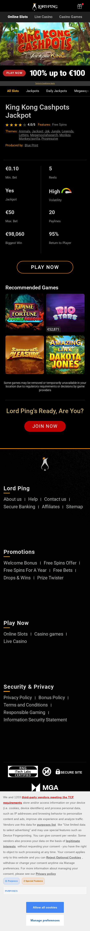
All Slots (13, 91)
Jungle (55, 131)
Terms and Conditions (26, 705)
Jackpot (37, 131)
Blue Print (31, 145)
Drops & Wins (17, 577)
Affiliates (51, 506)
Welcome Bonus (20, 563)
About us (13, 499)
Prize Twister (50, 577)
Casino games (48, 634)
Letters (24, 135)
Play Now (45, 267)
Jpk (47, 131)
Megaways (81, 91)
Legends (67, 131)
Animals (24, 131)
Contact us (55, 499)
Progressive (49, 138)
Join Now (45, 426)
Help (33, 499)
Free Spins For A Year (25, 570)
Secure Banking (19, 506)
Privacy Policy (18, 697)
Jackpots (32, 91)
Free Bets (62, 570)
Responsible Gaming (24, 712)
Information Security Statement (35, 719)
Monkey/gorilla (29, 138)
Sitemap (74, 506)
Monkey (64, 135)
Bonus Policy (52, 697)
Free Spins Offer (60, 563)
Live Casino (44, 17)
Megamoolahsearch (44, 135)
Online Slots (18, 17)
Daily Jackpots (56, 91)
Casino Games (70, 17)
